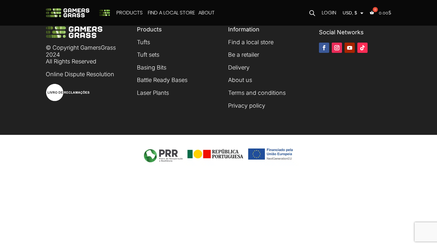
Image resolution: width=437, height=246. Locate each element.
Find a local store (251, 42)
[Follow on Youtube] (350, 48)
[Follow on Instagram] (337, 48)
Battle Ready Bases (162, 80)
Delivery (239, 67)
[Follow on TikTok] (362, 48)
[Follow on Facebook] (324, 48)
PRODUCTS (129, 12)
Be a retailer (243, 54)
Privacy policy (246, 105)
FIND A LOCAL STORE (171, 12)
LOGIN (329, 12)
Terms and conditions (257, 92)
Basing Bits (151, 67)
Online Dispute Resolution (80, 74)
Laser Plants (153, 92)
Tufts (143, 42)
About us (240, 80)
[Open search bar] (312, 12)
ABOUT (206, 12)
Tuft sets (148, 54)
